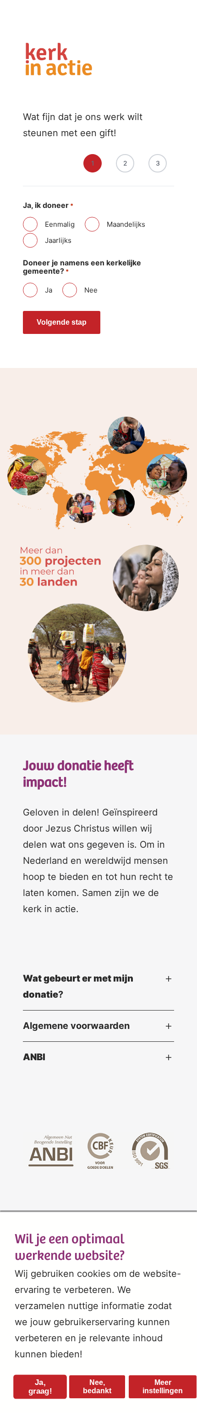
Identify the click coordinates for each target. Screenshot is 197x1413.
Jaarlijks (58, 240)
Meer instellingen (162, 1387)
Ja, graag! (40, 1386)
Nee (91, 290)
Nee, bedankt (97, 1387)
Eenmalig (60, 224)
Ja (48, 290)
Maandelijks (126, 224)
